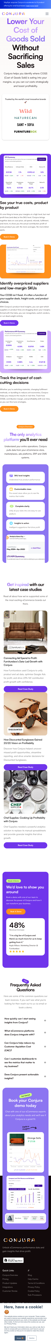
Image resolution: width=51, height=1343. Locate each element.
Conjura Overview (10, 1275)
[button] (46, 14)
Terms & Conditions (36, 1283)
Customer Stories (9, 1291)
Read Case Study (25, 689)
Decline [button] (31, 1338)
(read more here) (32, 6)
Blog (30, 1275)
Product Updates (9, 1283)
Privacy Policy (34, 1287)
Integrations (7, 1287)
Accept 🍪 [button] (20, 1338)
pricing (5, 1279)
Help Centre (33, 1279)
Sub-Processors (35, 1295)
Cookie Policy (34, 1291)
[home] (13, 14)
